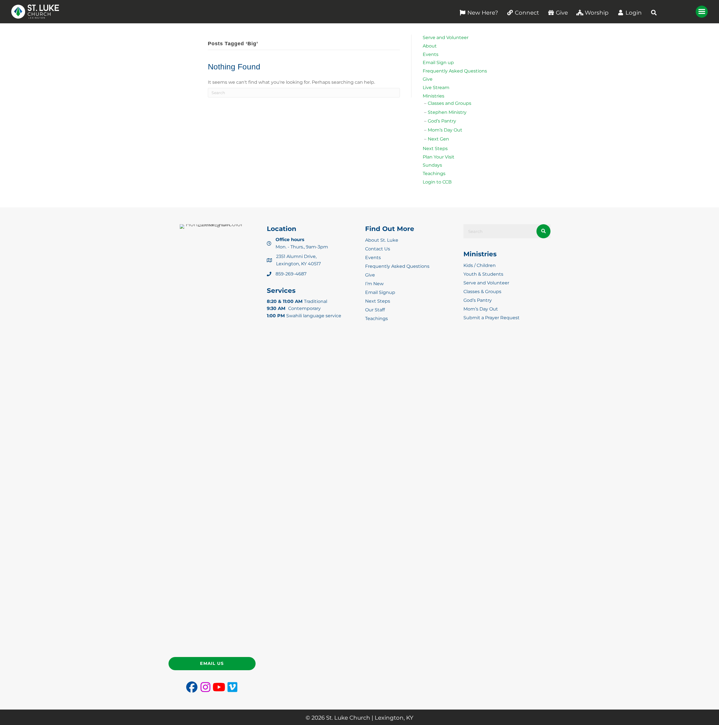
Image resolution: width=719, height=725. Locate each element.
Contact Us (377, 249)
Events (430, 54)
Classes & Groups (482, 291)
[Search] (543, 231)
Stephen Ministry (447, 112)
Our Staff (375, 309)
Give (428, 79)
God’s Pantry (442, 121)
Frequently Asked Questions (455, 71)
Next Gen (438, 139)
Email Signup (380, 292)
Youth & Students (483, 274)
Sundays (432, 165)
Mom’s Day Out (445, 130)
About (430, 46)
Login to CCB (437, 182)
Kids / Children (479, 265)
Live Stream (436, 87)
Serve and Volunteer (445, 37)
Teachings (434, 173)
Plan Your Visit (438, 157)
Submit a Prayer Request (491, 317)
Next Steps (435, 148)
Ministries (433, 96)
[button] (653, 12)
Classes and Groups (449, 103)
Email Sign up (438, 62)
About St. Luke (381, 240)
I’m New (374, 283)
